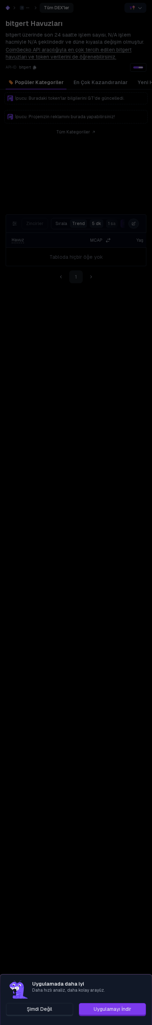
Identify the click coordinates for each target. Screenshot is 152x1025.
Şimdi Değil (39, 1009)
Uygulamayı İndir (112, 1009)
